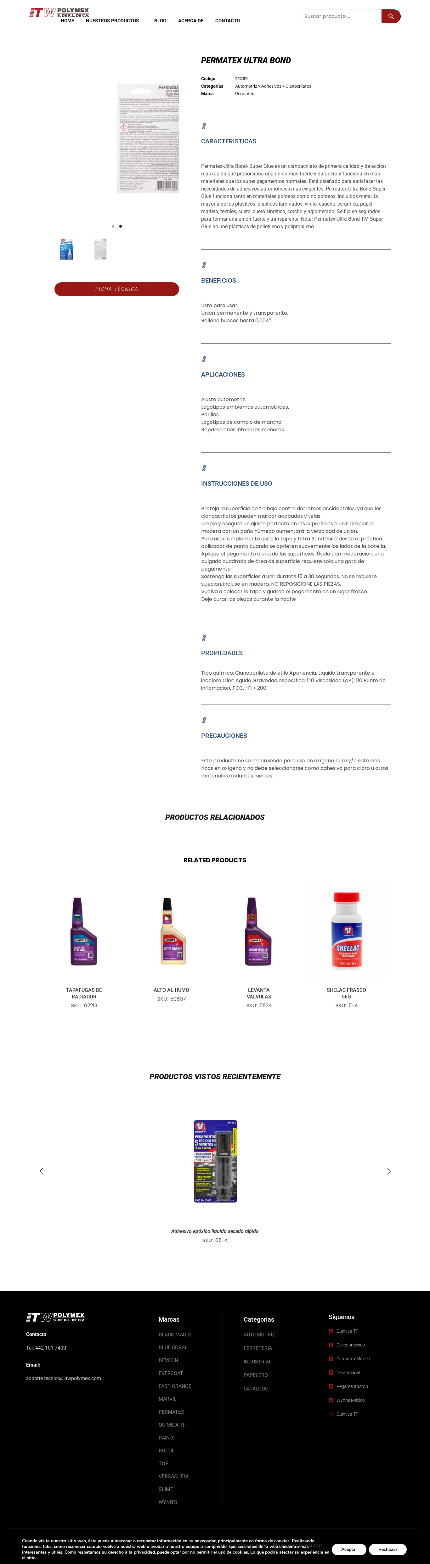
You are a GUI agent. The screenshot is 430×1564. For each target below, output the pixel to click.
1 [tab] (113, 226)
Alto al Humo (171, 990)
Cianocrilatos (298, 86)
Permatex (244, 93)
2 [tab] (120, 226)
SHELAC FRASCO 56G (346, 993)
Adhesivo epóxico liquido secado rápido (215, 1231)
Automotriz (246, 86)
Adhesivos (271, 86)
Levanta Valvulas (259, 993)
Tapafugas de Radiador (84, 993)
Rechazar (387, 1549)
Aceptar (349, 1549)
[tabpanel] (117, 138)
